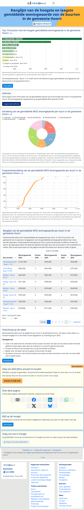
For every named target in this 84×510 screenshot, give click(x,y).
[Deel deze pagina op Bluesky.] (50, 405)
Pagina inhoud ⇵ (43, 23)
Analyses (62, 467)
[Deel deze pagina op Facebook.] (33, 399)
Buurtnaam (8, 258)
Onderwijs (35, 504)
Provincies (35, 477)
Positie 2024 (63, 256)
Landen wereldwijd (38, 480)
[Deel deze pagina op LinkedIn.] (50, 399)
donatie (71, 372)
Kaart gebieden (65, 487)
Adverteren (63, 498)
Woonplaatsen (45, 475)
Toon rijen (10, 318)
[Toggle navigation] (53, 3)
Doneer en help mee (12, 381)
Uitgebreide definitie (11, 104)
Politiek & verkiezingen (40, 506)
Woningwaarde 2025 (24, 256)
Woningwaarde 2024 (50, 256)
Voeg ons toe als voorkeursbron (17, 442)
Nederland (44, 477)
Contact (62, 501)
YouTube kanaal (65, 506)
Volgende (77, 322)
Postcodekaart (64, 491)
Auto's (33, 489)
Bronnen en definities (67, 470)
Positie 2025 (37, 256)
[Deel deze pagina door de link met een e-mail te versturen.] (17, 399)
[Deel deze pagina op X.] (33, 405)
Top (43, 457)
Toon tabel (7, 86)
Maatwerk (63, 503)
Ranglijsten (7, 361)
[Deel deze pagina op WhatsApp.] (66, 399)
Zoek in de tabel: (52, 251)
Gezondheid (35, 491)
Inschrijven (8, 424)
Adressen (34, 467)
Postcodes (35, 475)
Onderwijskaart (65, 489)
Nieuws (62, 477)
